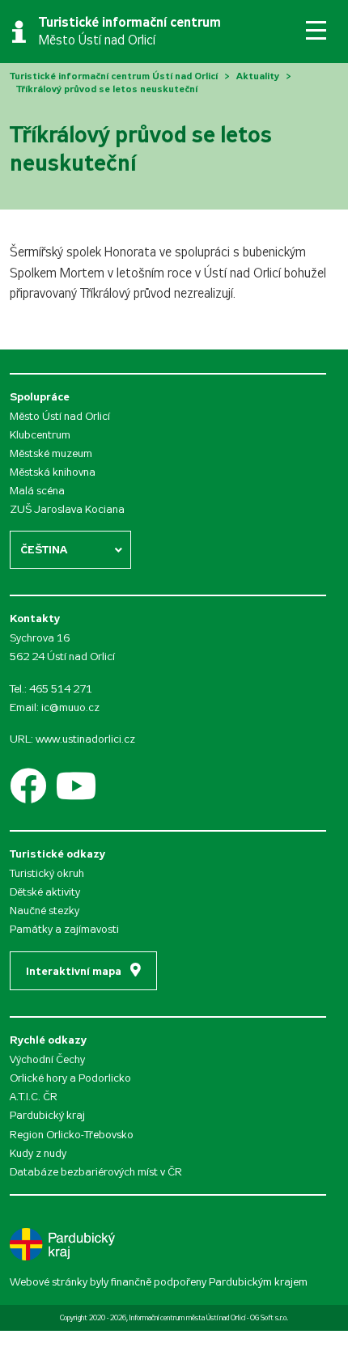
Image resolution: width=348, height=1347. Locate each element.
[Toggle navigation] (316, 30)
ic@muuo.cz (70, 707)
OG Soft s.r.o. (269, 1318)
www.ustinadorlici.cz (85, 739)
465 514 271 (60, 689)
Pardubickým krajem (258, 1282)
